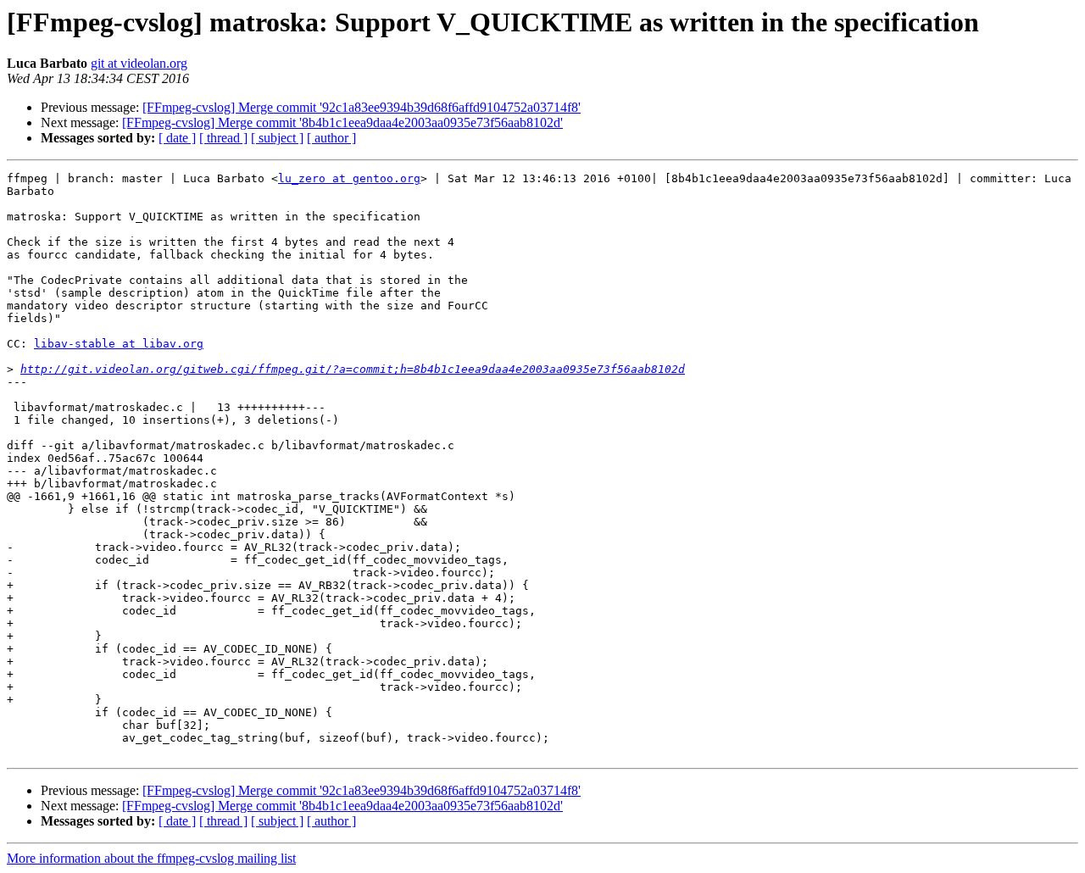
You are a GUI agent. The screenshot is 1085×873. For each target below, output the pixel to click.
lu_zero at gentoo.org (349, 178)
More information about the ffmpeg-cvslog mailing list (151, 858)
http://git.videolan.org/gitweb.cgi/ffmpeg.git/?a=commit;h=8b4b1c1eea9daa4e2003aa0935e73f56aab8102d (352, 369)
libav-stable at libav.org (118, 343)
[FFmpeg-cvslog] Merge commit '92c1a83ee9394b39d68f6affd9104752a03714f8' (361, 107)
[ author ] (331, 138)
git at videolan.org (139, 63)
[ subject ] (277, 138)
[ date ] (177, 138)
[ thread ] (223, 138)
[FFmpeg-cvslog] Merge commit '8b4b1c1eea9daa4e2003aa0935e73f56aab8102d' (342, 122)
